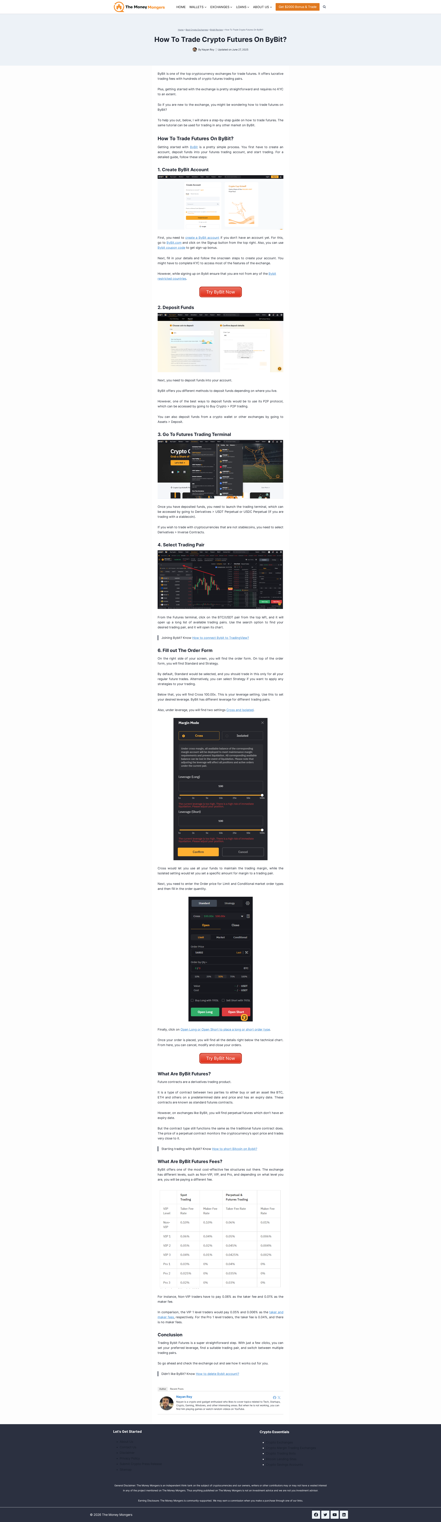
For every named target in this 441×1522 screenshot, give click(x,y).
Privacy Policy (130, 1458)
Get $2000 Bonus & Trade (297, 7)
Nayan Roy (208, 49)
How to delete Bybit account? (217, 1374)
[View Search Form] (324, 7)
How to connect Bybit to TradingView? (220, 638)
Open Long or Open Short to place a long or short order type (225, 1029)
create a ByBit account (202, 237)
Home (181, 7)
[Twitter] (279, 1397)
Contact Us (128, 1447)
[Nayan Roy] (166, 1403)
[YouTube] (335, 1515)
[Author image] (195, 49)
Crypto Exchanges (279, 1442)
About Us (126, 1441)
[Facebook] (275, 1397)
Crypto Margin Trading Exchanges (291, 1448)
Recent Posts (177, 1389)
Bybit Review (216, 29)
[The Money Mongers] (139, 7)
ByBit (194, 147)
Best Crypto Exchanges (197, 29)
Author (162, 1389)
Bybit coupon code (171, 247)
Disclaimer (127, 1452)
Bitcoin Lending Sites (281, 1459)
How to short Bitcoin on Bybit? (234, 1149)
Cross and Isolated (240, 710)
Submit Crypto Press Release (141, 1464)
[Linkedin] (344, 1515)
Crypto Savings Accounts (284, 1464)
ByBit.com (174, 242)
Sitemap (126, 1469)
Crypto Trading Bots (281, 1453)
